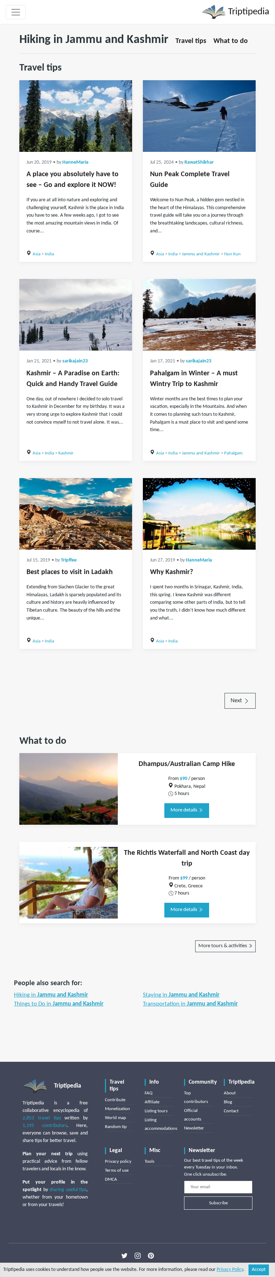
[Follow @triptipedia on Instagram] (137, 1256)
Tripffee (69, 560)
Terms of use (117, 1170)
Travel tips (190, 41)
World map (115, 1117)
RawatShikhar (199, 162)
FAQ (149, 1093)
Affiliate (152, 1102)
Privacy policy (118, 1161)
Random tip (116, 1126)
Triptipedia (247, 12)
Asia (36, 254)
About (230, 1093)
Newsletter (194, 1128)
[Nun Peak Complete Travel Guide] (199, 116)
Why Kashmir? (171, 572)
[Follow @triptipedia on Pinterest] (151, 1256)
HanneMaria (75, 162)
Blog (228, 1102)
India (49, 254)
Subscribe (218, 1203)
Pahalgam (233, 453)
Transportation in (190, 1004)
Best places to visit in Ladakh (69, 572)
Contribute (115, 1100)
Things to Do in (58, 1004)
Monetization (117, 1109)
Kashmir (66, 453)
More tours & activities (223, 946)
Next (237, 701)
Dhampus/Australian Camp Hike (187, 764)
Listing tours (156, 1111)
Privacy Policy (230, 1269)
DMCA (111, 1179)
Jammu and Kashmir (201, 254)
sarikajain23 (75, 361)
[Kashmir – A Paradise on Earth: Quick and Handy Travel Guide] (75, 315)
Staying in (181, 995)
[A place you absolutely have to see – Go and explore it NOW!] (75, 116)
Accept (259, 1269)
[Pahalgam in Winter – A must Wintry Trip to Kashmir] (199, 315)
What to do (230, 41)
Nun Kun (232, 254)
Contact (231, 1111)
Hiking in (51, 995)
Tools (149, 1161)
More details (184, 810)
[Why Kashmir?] (199, 514)
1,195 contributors (45, 1125)
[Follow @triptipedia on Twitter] (124, 1256)
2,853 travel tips (42, 1118)
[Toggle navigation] (16, 12)
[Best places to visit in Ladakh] (75, 514)
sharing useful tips (67, 1189)
